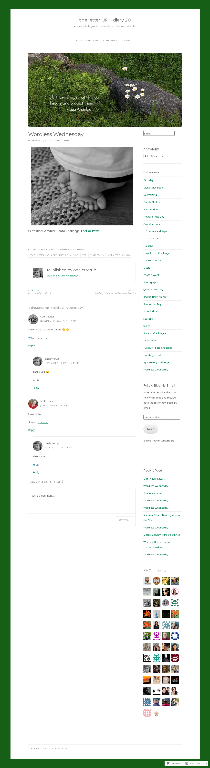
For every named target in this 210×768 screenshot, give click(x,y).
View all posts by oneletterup (62, 275)
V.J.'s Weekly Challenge (156, 362)
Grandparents (151, 224)
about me (92, 40)
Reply (31, 345)
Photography (97, 255)
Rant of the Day (152, 304)
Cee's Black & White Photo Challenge (58, 255)
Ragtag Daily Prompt (155, 296)
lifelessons (46, 401)
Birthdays (149, 180)
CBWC (32, 255)
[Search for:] (159, 133)
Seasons (148, 318)
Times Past (149, 340)
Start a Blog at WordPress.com (47, 748)
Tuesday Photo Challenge (158, 347)
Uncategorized (152, 355)
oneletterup (61, 140)
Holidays (148, 245)
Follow (151, 429)
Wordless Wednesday (73, 249)
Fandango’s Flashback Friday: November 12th (115, 292)
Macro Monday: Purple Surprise (161, 534)
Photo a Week (151, 274)
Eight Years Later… (154, 478)
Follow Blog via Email (159, 385)
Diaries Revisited (153, 187)
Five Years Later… (153, 493)
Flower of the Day (153, 216)
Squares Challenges (154, 333)
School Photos (151, 311)
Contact (128, 40)
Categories (108, 40)
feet (84, 255)
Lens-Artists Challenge (156, 253)
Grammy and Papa (156, 231)
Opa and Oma (153, 238)
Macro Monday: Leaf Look (39, 292)
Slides (146, 325)
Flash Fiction (150, 209)
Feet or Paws (90, 231)
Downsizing (150, 194)
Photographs (150, 282)
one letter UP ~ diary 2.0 (105, 20)
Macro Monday (152, 260)
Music (146, 267)
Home (79, 40)
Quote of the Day (153, 289)
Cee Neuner (47, 316)
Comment (124, 519)
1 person (44, 338)
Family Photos (50, 249)
